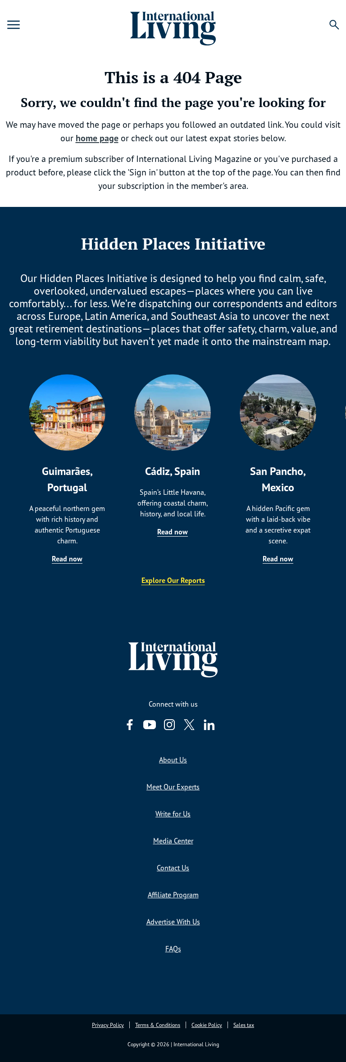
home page (97, 138)
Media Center (173, 840)
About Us (173, 759)
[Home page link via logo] (173, 24)
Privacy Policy (108, 1025)
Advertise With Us (173, 921)
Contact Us (173, 867)
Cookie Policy (206, 1025)
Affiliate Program (173, 894)
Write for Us (173, 813)
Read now (67, 558)
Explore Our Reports (173, 580)
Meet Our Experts (173, 786)
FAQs (173, 948)
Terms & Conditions (157, 1025)
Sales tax (243, 1025)
